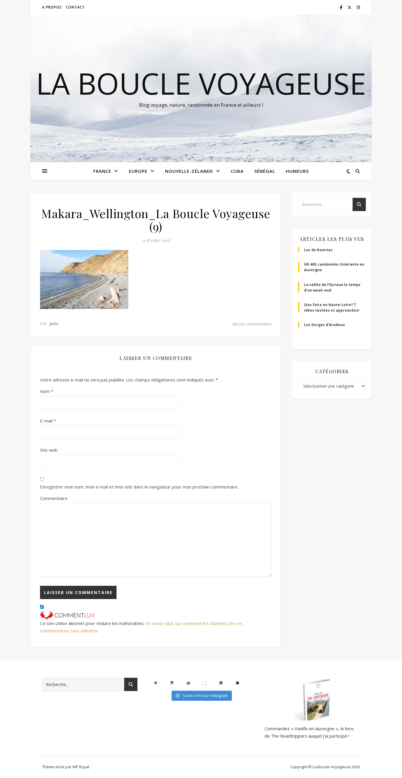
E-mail (48, 421)
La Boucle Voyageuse (201, 83)
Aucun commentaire (252, 324)
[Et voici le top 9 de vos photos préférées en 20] (155, 682)
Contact (75, 7)
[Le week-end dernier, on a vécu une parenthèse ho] (171, 682)
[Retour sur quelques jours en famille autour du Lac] (188, 682)
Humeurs (297, 171)
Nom (46, 391)
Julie (54, 323)
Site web (49, 450)
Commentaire (53, 498)
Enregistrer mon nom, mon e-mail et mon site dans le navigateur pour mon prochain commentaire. (139, 487)
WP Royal (80, 766)
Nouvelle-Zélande (189, 171)
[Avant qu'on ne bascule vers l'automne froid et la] (221, 682)
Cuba (237, 171)
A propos (52, 7)
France (102, 171)
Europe (138, 171)
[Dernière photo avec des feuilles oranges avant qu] (237, 682)
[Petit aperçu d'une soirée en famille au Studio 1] (204, 682)
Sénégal (264, 171)
